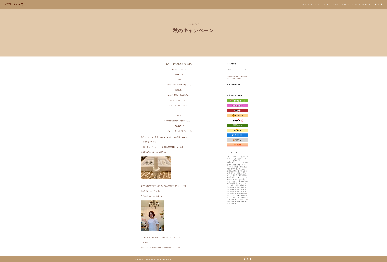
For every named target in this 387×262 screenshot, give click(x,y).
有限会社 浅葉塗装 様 (240, 185)
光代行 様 (229, 173)
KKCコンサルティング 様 (233, 181)
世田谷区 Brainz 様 (242, 199)
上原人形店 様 (233, 171)
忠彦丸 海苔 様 (233, 183)
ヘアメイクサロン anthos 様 (234, 157)
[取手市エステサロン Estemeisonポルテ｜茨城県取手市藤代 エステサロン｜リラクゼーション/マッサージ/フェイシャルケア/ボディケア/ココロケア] (14, 4)
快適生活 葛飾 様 (231, 187)
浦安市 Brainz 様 (241, 201)
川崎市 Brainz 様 (231, 201)
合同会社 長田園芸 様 (234, 165)
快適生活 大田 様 (241, 189)
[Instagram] (378, 4)
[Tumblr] (381, 4)
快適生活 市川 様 (231, 193)
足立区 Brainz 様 (241, 197)
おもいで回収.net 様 (238, 173)
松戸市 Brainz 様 (231, 203)
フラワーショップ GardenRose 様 (236, 195)
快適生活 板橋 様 (241, 187)
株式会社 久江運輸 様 (239, 167)
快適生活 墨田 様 (231, 189)
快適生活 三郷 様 (231, 191)
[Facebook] (375, 4)
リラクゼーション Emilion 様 (236, 179)
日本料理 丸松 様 (242, 171)
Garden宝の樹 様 (241, 193)
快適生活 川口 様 (241, 191)
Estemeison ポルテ (153, 259)
